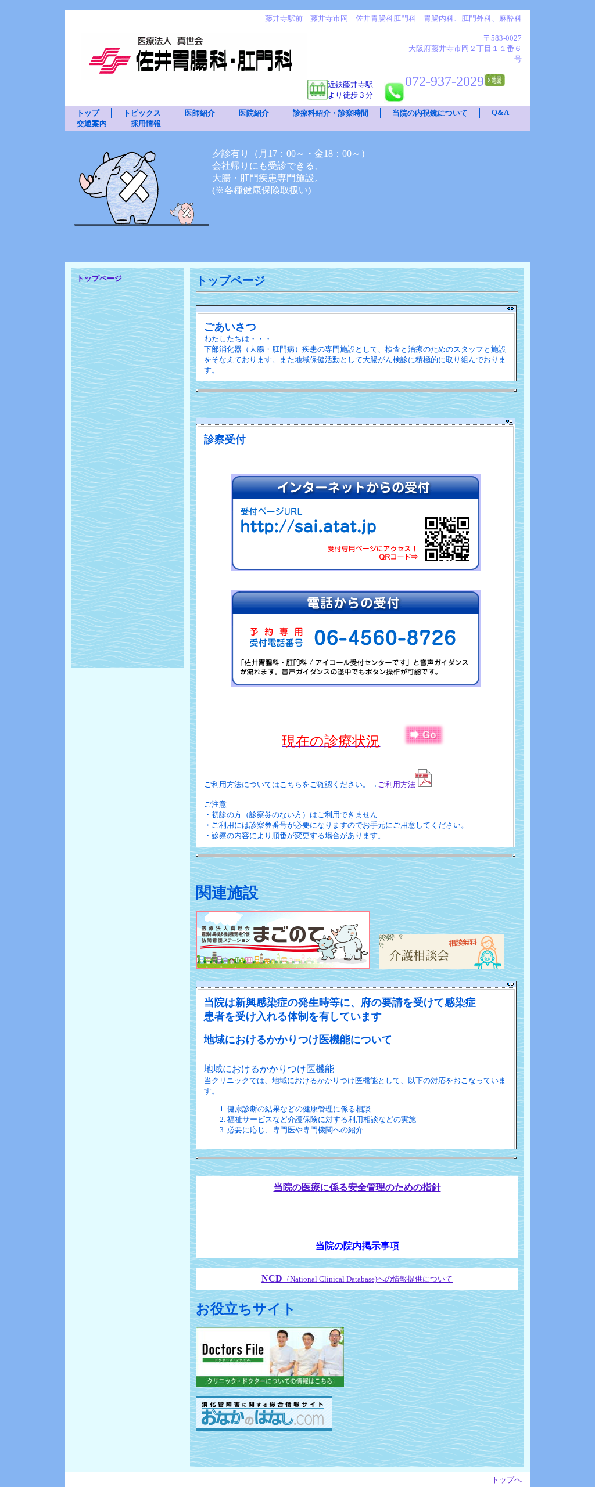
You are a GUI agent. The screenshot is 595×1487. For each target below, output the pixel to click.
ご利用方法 (396, 784)
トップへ (507, 1479)
